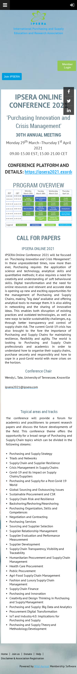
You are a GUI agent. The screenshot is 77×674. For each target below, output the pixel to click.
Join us (16, 654)
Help (38, 654)
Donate (28, 654)
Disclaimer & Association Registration (22, 658)
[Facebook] (69, 91)
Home (4, 654)
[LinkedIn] (69, 110)
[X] (69, 101)
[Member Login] (22, 65)
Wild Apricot (41, 666)
